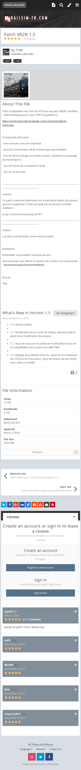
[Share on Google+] (16, 504)
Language (25, 749)
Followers (37, 452)
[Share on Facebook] (10, 504)
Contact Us (55, 749)
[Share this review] (75, 611)
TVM (19, 50)
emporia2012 (13, 714)
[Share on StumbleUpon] (40, 504)
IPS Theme (34, 744)
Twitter (40, 757)
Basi (7, 689)
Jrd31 (8, 640)
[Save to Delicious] (28, 504)
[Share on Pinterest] (52, 504)
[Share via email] (46, 504)
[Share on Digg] (22, 504)
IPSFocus (48, 744)
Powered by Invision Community (40, 764)
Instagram (32, 757)
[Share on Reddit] (34, 504)
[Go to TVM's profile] (6, 52)
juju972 (9, 611)
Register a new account (40, 567)
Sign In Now (40, 593)
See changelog (64, 313)
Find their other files (22, 54)
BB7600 (9, 665)
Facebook (49, 757)
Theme (40, 749)
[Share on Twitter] (3, 504)
